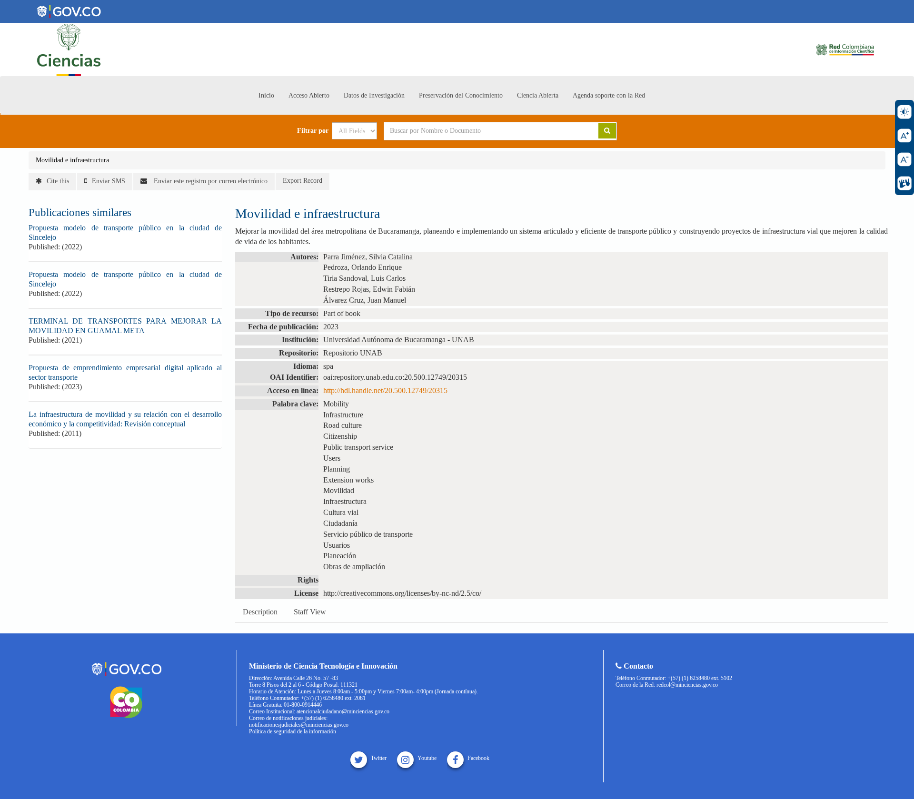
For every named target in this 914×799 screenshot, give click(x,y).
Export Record (302, 180)
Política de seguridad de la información (292, 731)
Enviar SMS (108, 181)
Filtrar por (312, 131)
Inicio (266, 95)
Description (260, 612)
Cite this (58, 181)
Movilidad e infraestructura (72, 160)
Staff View (310, 612)
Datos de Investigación (374, 95)
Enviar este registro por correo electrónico (210, 181)
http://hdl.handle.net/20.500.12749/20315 (385, 390)
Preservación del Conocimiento (461, 95)
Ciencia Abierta (537, 95)
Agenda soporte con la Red (609, 95)
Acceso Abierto (308, 95)
